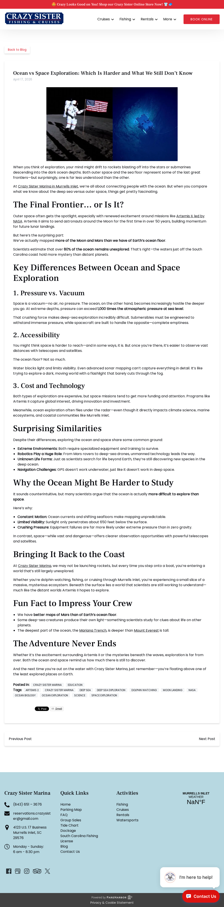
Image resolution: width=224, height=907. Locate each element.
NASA (192, 690)
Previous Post (20, 738)
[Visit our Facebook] (8, 871)
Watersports (127, 820)
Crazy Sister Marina (34, 565)
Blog (64, 846)
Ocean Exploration (55, 695)
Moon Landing (172, 690)
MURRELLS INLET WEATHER (196, 799)
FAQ (64, 814)
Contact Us (70, 851)
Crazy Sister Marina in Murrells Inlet (48, 186)
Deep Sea (85, 690)
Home (65, 804)
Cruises (122, 809)
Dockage (68, 830)
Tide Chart (69, 825)
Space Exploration (104, 695)
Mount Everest (146, 630)
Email (58, 708)
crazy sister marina (47, 685)
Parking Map (71, 809)
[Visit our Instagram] (26, 871)
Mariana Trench (93, 630)
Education (75, 685)
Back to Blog (17, 49)
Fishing (122, 804)
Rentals (122, 814)
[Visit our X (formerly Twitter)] (47, 871)
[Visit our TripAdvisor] (37, 871)
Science (79, 695)
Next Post (207, 738)
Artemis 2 (32, 690)
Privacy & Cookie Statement (112, 902)
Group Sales (70, 820)
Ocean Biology (25, 695)
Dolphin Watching (144, 690)
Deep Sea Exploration (111, 690)
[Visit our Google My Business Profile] (18, 871)
